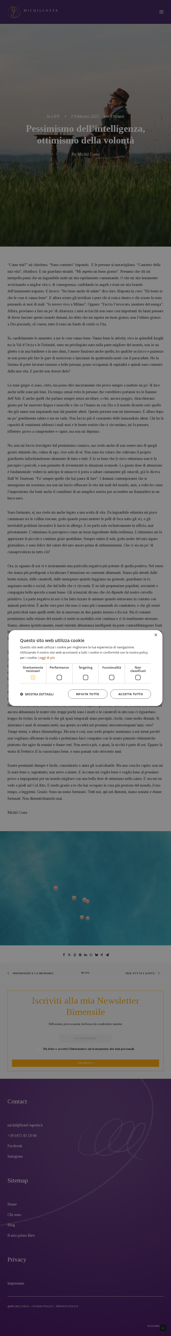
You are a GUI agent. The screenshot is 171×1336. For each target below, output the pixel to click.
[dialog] (85, 668)
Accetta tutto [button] (130, 694)
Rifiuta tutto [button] (87, 694)
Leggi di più (46, 657)
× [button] (155, 635)
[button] (37, 694)
